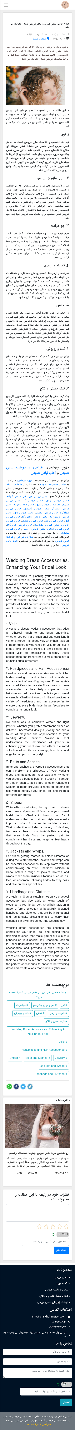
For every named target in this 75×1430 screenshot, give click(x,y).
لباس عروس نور (54, 521)
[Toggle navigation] (6, 5)
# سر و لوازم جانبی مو (45, 1005)
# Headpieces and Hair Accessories (44, 1050)
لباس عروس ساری (46, 505)
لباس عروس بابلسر (47, 513)
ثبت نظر (61, 1250)
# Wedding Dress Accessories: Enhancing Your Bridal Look (38, 1031)
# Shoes (15, 1058)
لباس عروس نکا (33, 501)
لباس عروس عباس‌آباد (19, 525)
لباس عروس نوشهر (32, 521)
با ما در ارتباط (14, 484)
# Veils (62, 1042)
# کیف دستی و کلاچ (56, 1021)
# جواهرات (22, 1005)
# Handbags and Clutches (50, 1074)
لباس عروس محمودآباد (34, 517)
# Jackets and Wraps (53, 1066)
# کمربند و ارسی (58, 1013)
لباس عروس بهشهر (57, 501)
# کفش (40, 1013)
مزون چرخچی (24, 480)
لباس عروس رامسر (34, 529)
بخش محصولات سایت (53, 484)
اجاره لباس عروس (43, 473)
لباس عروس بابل (38, 496)
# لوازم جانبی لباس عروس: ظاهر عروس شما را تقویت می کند (38, 995)
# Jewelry (61, 1058)
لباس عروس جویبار (23, 505)
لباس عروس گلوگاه (17, 496)
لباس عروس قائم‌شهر (36, 509)
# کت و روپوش (22, 1013)
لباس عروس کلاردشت (46, 525)
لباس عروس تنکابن (58, 529)
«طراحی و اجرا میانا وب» (37, 1425)
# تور (64, 1005)
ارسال (66, 1402)
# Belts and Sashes (37, 1058)
